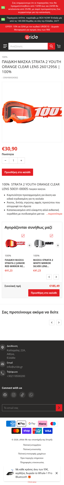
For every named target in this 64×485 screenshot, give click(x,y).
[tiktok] (22, 395)
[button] (5, 46)
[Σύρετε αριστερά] (49, 277)
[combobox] (31, 46)
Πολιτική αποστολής (32, 449)
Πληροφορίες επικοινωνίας (32, 462)
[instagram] (14, 395)
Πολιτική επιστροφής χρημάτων (32, 453)
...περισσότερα (54, 213)
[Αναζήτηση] (51, 46)
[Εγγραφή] (59, 407)
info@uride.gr (15, 367)
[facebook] (5, 395)
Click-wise (32, 482)
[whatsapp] (31, 395)
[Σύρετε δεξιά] (56, 277)
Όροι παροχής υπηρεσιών (32, 458)
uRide (21, 439)
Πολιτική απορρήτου (32, 444)
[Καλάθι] (59, 46)
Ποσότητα (8, 154)
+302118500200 (16, 376)
